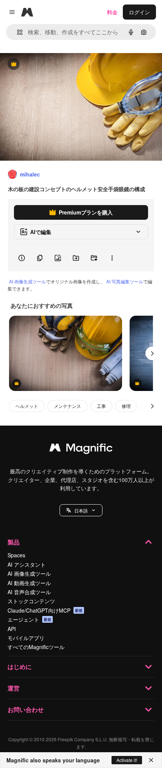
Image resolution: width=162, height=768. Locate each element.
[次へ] (152, 353)
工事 (101, 406)
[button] (81, 510)
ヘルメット (26, 406)
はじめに (20, 666)
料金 (112, 12)
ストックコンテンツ (31, 601)
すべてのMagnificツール (36, 647)
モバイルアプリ (26, 638)
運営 (14, 688)
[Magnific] (81, 449)
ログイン (139, 12)
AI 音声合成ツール (29, 592)
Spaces (16, 555)
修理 (126, 406)
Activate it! (126, 760)
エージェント (29, 619)
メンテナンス (67, 406)
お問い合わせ (26, 709)
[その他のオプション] (111, 257)
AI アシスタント (27, 564)
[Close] (151, 760)
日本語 (81, 510)
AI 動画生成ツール (29, 583)
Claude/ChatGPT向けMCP (45, 610)
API (12, 629)
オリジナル (52, 64)
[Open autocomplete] (16, 32)
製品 (14, 542)
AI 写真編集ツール (124, 281)
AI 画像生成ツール (27, 281)
